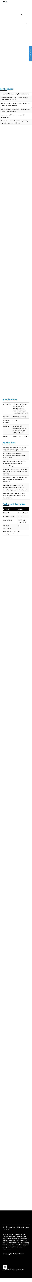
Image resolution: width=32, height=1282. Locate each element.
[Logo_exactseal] (5, 1)
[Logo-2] (9, 22)
